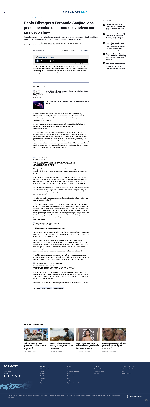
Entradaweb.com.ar (73, 276)
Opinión (69, 369)
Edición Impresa (58, 288)
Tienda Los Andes (99, 371)
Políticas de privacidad (127, 369)
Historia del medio (126, 373)
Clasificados (97, 373)
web (86, 283)
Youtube (20, 376)
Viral (68, 380)
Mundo (69, 366)
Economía (42, 373)
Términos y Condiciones (128, 366)
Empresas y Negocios (73, 371)
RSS (122, 371)
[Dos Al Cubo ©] (134, 397)
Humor (43, 288)
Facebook (5, 376)
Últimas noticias (44, 369)
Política (42, 371)
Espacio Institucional (73, 383)
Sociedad (42, 376)
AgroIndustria (71, 376)
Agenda (49, 288)
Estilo (68, 373)
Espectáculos (35, 18)
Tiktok (12, 376)
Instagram (8, 376)
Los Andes (26, 18)
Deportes (42, 380)
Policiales (42, 378)
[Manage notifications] (146, 400)
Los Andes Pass (98, 369)
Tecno (68, 378)
